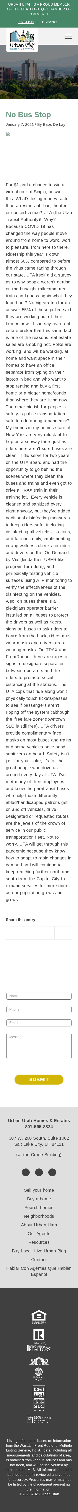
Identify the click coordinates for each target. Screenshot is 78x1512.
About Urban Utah (39, 1224)
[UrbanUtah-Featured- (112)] (39, 155)
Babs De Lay (54, 124)
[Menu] (66, 36)
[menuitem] (66, 36)
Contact (39, 1259)
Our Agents (39, 1233)
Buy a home (39, 1198)
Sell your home (39, 1190)
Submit (39, 1079)
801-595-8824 (39, 1126)
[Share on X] (42, 932)
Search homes (39, 1207)
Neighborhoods (39, 1216)
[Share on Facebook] (18, 932)
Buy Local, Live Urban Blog (39, 1251)
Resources (39, 1242)
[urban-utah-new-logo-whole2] (22, 39)
